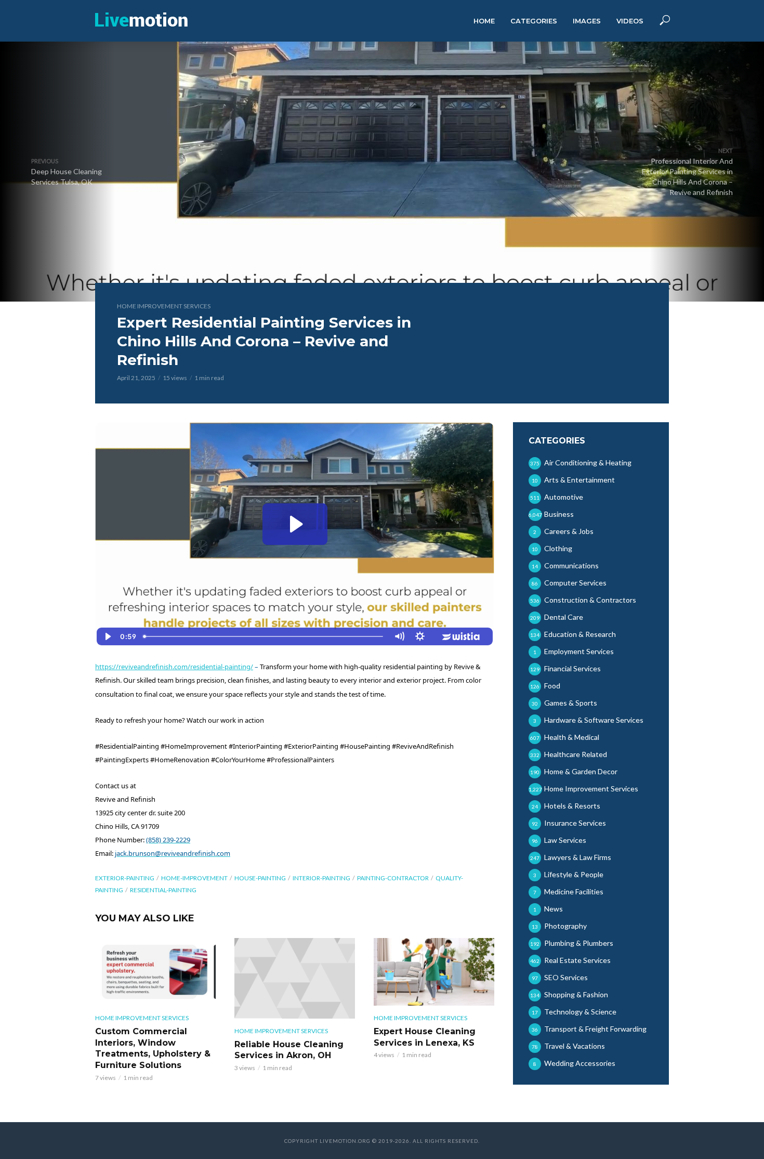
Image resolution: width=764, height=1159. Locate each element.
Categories (533, 21)
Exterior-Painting (124, 878)
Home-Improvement (194, 878)
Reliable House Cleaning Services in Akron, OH (289, 1050)
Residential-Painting (163, 890)
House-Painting (260, 878)
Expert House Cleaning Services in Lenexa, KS (425, 1037)
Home (484, 21)
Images (587, 21)
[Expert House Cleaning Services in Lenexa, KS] (434, 972)
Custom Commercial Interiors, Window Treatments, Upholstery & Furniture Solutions (152, 1048)
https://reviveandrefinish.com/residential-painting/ (174, 666)
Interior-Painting (321, 878)
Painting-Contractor (393, 878)
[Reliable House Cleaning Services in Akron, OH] (294, 978)
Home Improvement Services (163, 306)
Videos (629, 21)
